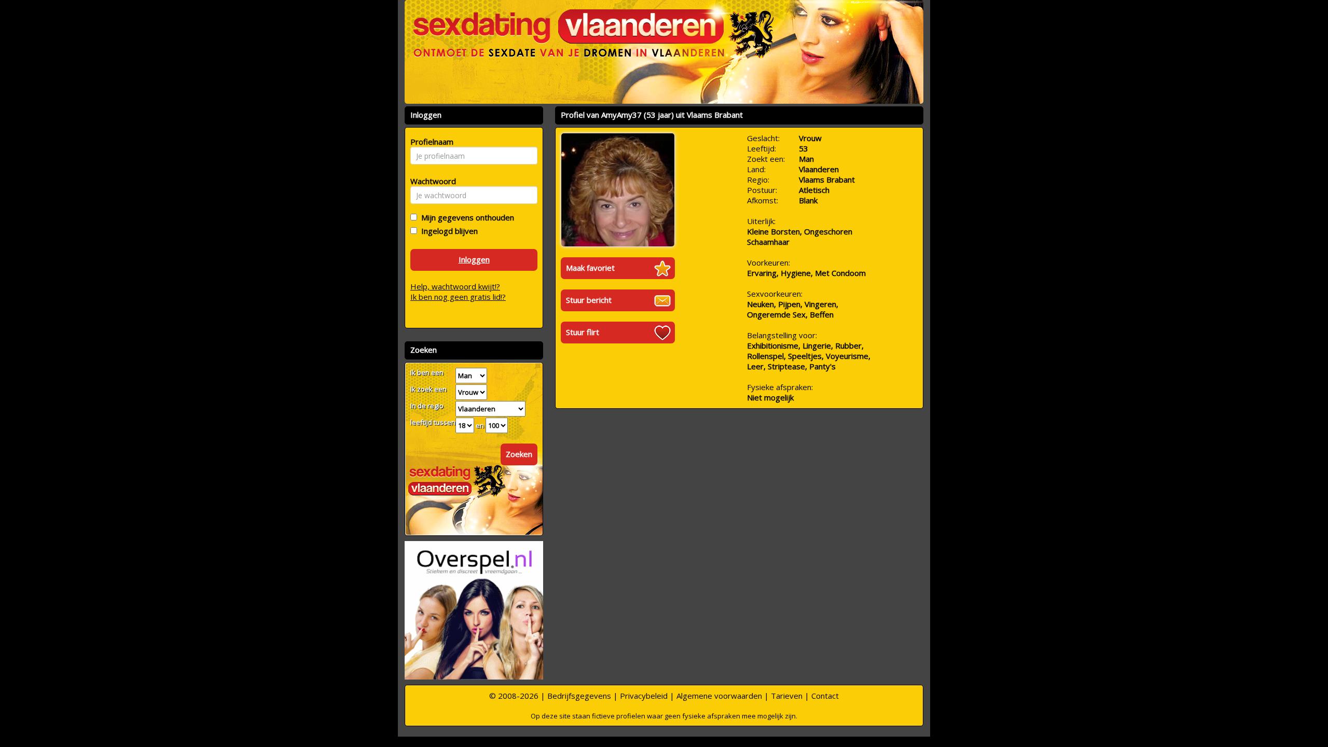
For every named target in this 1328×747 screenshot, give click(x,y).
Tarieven (787, 695)
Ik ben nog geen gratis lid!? (458, 297)
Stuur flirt (582, 332)
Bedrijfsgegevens (579, 695)
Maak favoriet (590, 267)
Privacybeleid (644, 695)
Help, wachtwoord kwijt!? (455, 286)
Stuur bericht (589, 300)
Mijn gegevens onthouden (465, 217)
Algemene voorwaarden (719, 695)
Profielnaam (430, 141)
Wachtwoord (430, 181)
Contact (825, 695)
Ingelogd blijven (447, 231)
